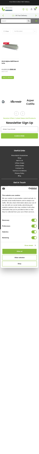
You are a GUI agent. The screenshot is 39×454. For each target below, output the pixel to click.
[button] (3, 15)
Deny (19, 263)
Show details (29, 245)
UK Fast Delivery (21, 15)
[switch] (34, 226)
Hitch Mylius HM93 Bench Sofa (10, 62)
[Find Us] (23, 9)
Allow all (19, 251)
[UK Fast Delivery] (13, 15)
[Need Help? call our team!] (27, 9)
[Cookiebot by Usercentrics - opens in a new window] (28, 188)
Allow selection (19, 257)
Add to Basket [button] (8, 77)
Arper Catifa (30, 102)
